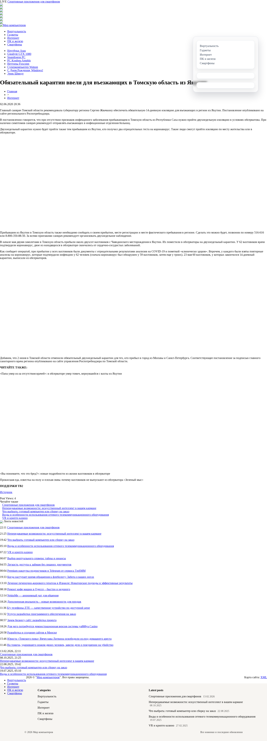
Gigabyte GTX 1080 (19, 53)
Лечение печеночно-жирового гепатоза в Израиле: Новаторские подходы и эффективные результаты (70, 583)
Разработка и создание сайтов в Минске (32, 632)
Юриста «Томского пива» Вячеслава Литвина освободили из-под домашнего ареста (59, 638)
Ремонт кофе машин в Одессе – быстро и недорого (38, 589)
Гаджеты (12, 34)
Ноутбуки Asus (16, 50)
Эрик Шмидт (15, 73)
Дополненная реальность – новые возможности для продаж (44, 601)
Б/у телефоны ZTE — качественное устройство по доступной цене (48, 607)
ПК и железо (15, 41)
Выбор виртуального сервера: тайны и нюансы (36, 558)
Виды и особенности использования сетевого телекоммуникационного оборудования (55, 514)
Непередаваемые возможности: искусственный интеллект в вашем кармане (49, 508)
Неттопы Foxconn (18, 63)
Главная (12, 91)
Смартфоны (14, 44)
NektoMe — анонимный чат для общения (32, 595)
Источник (6, 492)
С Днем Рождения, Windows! (25, 70)
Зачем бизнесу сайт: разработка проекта (31, 620)
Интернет (13, 37)
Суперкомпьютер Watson (22, 67)
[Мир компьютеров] (13, 25)
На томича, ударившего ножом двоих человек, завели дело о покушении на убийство (60, 644)
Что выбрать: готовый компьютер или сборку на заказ (35, 511)
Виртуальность (16, 31)
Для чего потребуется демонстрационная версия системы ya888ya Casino (52, 626)
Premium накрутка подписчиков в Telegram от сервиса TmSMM (46, 570)
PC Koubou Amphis (19, 60)
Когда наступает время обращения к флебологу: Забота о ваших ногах (50, 576)
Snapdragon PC (16, 57)
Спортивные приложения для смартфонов (33, 1)
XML (263, 677)
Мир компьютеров (48, 677)
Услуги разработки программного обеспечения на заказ (41, 614)
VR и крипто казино (15, 518)
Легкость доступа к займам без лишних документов (39, 564)
